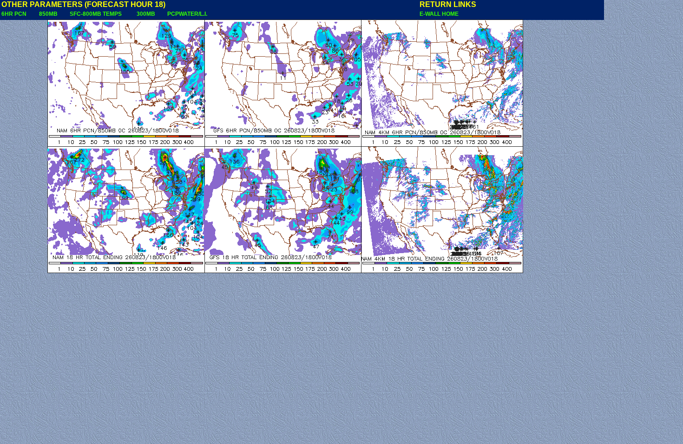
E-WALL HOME (439, 14)
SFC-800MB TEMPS (96, 14)
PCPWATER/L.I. (187, 14)
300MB (146, 14)
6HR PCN (13, 14)
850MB (48, 14)
